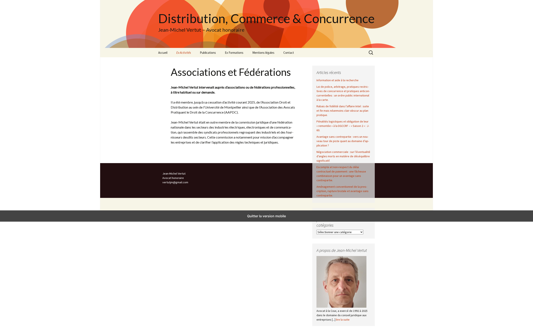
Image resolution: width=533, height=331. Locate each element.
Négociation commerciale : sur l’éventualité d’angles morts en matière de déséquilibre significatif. (343, 156)
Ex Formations (234, 53)
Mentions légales (263, 53)
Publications (208, 53)
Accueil (162, 53)
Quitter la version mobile (266, 216)
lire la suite (343, 319)
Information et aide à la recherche (337, 80)
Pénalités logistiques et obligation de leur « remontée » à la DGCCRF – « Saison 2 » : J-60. (342, 126)
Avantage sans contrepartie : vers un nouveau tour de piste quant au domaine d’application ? (342, 141)
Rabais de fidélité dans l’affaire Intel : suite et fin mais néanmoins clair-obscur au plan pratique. (342, 110)
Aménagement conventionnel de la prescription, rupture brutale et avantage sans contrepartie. (342, 191)
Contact (288, 53)
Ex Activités (183, 53)
